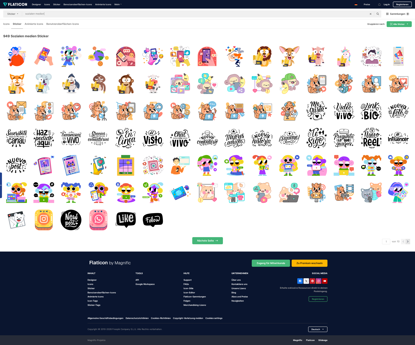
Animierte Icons (103, 4)
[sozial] (16, 220)
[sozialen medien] (44, 56)
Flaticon (310, 340)
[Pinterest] (312, 281)
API (137, 280)
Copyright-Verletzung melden (188, 318)
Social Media (319, 273)
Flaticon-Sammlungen (195, 296)
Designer (36, 4)
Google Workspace (145, 284)
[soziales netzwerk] (371, 193)
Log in (387, 4)
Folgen (187, 300)
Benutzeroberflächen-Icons (78, 4)
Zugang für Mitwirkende (271, 263)
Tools (139, 273)
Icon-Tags (93, 300)
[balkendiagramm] (16, 56)
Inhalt (91, 273)
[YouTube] (324, 281)
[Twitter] (306, 281)
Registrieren (402, 4)
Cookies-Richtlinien (161, 318)
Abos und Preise (239, 296)
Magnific (297, 340)
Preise (367, 4)
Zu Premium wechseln (309, 263)
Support (188, 280)
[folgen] (153, 220)
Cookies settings (213, 318)
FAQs (186, 284)
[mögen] (126, 220)
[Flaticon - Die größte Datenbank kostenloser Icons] (15, 4)
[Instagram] (318, 281)
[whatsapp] (98, 220)
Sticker (56, 4)
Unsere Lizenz (238, 288)
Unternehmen (239, 273)
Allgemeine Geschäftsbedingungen (105, 318)
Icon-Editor (189, 292)
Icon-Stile (188, 288)
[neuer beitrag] (71, 220)
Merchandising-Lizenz (195, 305)
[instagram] (44, 220)
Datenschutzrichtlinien (137, 318)
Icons (47, 4)
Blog (233, 292)
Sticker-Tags (94, 305)
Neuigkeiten (237, 300)
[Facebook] (300, 281)
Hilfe (187, 273)
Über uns (236, 280)
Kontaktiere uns (239, 284)
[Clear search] (370, 13)
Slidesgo (322, 340)
